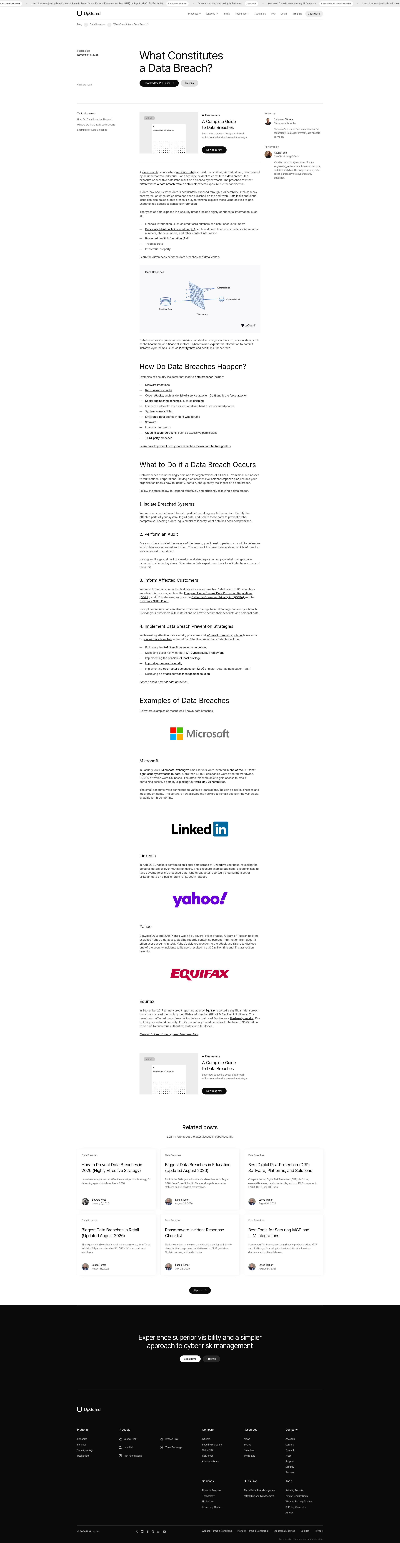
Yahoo (176, 935)
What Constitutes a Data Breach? (130, 24)
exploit (214, 344)
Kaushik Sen (280, 152)
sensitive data (185, 172)
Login (284, 13)
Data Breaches (98, 24)
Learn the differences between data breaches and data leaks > (180, 257)
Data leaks (236, 196)
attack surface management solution (186, 673)
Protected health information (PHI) (167, 238)
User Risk (129, 1447)
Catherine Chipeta (283, 119)
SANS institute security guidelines (185, 647)
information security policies (224, 635)
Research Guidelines (284, 1530)
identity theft (187, 348)
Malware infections (157, 384)
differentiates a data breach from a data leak (168, 184)
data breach (150, 172)
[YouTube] (164, 1531)
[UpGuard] (88, 13)
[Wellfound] (158, 1531)
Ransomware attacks (158, 390)
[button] (86, 25)
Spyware (150, 422)
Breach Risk (171, 1439)
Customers (260, 13)
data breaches (204, 377)
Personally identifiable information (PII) (170, 229)
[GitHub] (153, 1531)
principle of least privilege (184, 658)
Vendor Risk (130, 1439)
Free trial (297, 13)
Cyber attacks (154, 395)
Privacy (319, 1530)
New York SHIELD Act (154, 601)
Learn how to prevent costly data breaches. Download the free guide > (185, 446)
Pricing (226, 13)
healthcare (155, 344)
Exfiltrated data (155, 416)
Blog (79, 24)
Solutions (210, 13)
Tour (273, 13)
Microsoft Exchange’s (175, 770)
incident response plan (224, 479)
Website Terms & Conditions (217, 1530)
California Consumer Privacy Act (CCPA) (218, 597)
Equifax (210, 1010)
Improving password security (163, 663)
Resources (241, 13)
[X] (137, 1531)
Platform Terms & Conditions (252, 1530)
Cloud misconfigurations (161, 432)
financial (173, 344)
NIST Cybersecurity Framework (203, 652)
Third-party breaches (158, 438)
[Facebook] (147, 1531)
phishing (198, 400)
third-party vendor (241, 1018)
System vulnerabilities (159, 411)
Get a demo (314, 13)
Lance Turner (182, 1199)
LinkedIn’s (219, 864)
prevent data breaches (157, 639)
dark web (184, 416)
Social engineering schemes (163, 400)
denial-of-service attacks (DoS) (195, 395)
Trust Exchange (173, 1447)
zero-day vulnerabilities (210, 781)
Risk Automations (133, 1455)
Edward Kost (99, 1199)
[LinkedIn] (142, 1531)
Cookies (304, 1530)
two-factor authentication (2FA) (183, 668)
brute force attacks (234, 395)
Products (193, 13)
